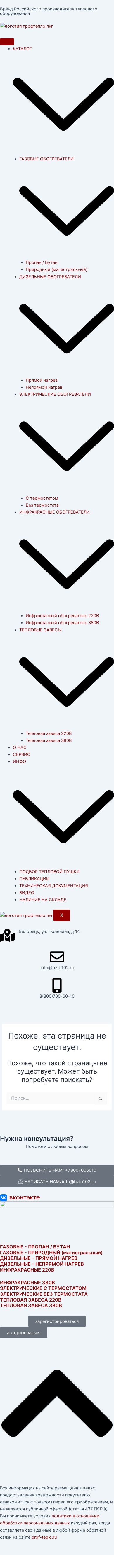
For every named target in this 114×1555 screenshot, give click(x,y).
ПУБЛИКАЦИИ (34, 878)
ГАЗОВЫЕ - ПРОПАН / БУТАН (35, 1247)
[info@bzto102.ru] (57, 957)
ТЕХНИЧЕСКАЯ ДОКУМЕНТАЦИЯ (53, 885)
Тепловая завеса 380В (49, 740)
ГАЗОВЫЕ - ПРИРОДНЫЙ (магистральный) (51, 1252)
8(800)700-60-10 (57, 996)
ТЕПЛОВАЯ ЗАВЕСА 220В (30, 1300)
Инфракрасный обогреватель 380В (62, 622)
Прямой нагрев (42, 380)
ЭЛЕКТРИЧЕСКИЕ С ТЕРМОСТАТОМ (43, 1288)
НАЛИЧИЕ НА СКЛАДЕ (42, 899)
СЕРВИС (21, 754)
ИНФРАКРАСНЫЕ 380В (27, 1283)
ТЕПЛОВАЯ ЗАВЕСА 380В (31, 1305)
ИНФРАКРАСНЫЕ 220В (27, 1270)
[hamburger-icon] (7, 41)
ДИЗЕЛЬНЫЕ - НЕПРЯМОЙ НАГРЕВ (42, 1264)
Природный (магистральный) (56, 269)
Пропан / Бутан (41, 262)
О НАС (20, 747)
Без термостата (42, 505)
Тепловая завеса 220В (49, 733)
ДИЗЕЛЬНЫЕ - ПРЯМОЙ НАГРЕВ (38, 1258)
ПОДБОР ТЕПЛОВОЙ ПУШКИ (49, 871)
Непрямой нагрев (44, 387)
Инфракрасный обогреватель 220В (62, 615)
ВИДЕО (26, 892)
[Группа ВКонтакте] (57, 1197)
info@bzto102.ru (57, 967)
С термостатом (42, 498)
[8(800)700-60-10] (57, 985)
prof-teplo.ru (44, 1537)
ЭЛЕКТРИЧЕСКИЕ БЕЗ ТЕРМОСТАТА (44, 1294)
